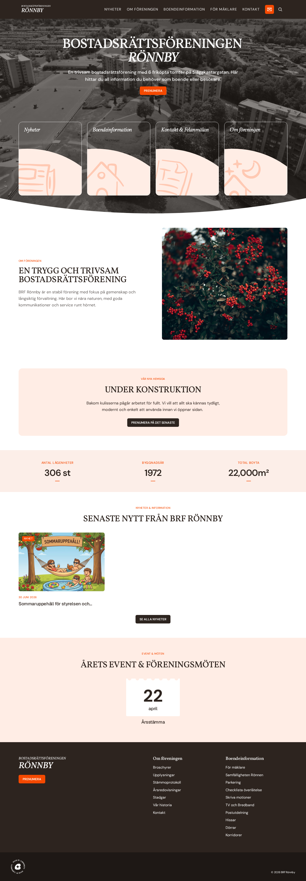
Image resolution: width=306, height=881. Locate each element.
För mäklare (235, 767)
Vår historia (162, 805)
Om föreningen (167, 759)
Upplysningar (164, 775)
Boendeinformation (245, 759)
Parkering (233, 782)
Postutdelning (237, 812)
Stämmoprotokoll (167, 782)
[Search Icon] (280, 9)
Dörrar (231, 827)
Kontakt (159, 812)
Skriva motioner (238, 797)
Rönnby (32, 11)
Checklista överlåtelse (244, 790)
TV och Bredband (240, 805)
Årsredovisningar (167, 790)
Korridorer (234, 835)
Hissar (231, 820)
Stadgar (159, 797)
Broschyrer (162, 767)
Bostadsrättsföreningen (36, 6)
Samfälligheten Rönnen (244, 775)
